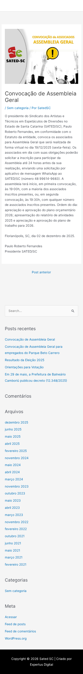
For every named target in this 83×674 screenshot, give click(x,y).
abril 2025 (12, 443)
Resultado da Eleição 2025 (24, 360)
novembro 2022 (16, 522)
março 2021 (13, 557)
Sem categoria (18, 108)
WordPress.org (16, 638)
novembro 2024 (17, 458)
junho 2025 (13, 429)
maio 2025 (13, 436)
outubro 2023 (15, 493)
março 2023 (14, 515)
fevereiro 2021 (15, 564)
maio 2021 (12, 550)
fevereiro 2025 (16, 451)
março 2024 (14, 479)
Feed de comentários (20, 631)
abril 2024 (12, 472)
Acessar (11, 617)
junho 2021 (13, 543)
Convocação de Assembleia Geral (30, 339)
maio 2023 (13, 500)
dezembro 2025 (16, 422)
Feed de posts (15, 624)
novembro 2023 (17, 486)
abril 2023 (12, 507)
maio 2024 (13, 465)
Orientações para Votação (24, 367)
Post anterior (41, 272)
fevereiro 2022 (16, 529)
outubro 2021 (14, 536)
